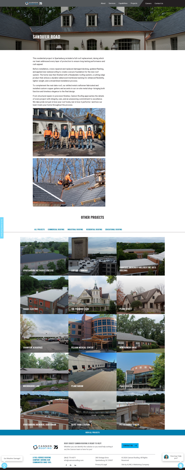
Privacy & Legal (101, 465)
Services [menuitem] (112, 3)
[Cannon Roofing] (33, 3)
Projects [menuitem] (134, 3)
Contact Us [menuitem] (159, 3)
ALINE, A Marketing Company (138, 465)
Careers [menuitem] (148, 3)
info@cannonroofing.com (74, 460)
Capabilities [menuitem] (123, 3)
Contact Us (128, 446)
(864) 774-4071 (70, 458)
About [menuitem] (103, 3)
